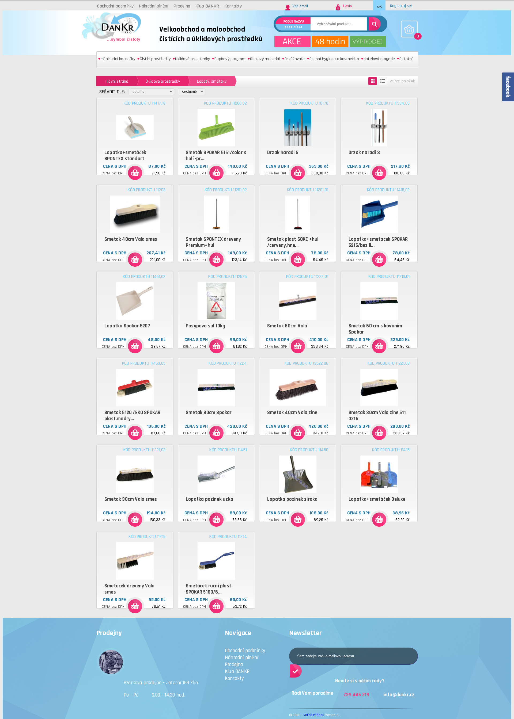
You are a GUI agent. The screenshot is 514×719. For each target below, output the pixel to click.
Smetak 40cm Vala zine (292, 413)
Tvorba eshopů (313, 715)
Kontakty (234, 678)
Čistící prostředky (155, 59)
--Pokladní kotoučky (118, 59)
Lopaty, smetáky (211, 81)
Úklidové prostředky (192, 59)
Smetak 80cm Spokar (209, 413)
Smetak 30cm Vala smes (130, 499)
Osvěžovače (295, 59)
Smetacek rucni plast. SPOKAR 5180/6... (209, 589)
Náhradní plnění (241, 658)
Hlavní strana (116, 81)
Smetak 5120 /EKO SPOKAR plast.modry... (132, 416)
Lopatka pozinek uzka (209, 499)
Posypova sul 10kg (205, 326)
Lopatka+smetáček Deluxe (377, 499)
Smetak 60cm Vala (287, 326)
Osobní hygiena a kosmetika (334, 59)
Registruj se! (401, 6)
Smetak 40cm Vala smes (130, 239)
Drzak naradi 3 (364, 153)
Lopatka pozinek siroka (292, 499)
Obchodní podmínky (245, 651)
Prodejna (234, 664)
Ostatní (406, 59)
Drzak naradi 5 (282, 153)
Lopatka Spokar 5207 (127, 326)
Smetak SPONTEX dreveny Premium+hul (213, 242)
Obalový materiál (265, 59)
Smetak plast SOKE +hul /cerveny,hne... (292, 242)
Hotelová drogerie (379, 59)
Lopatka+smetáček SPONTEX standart (125, 156)
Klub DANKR (237, 671)
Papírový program (229, 59)
